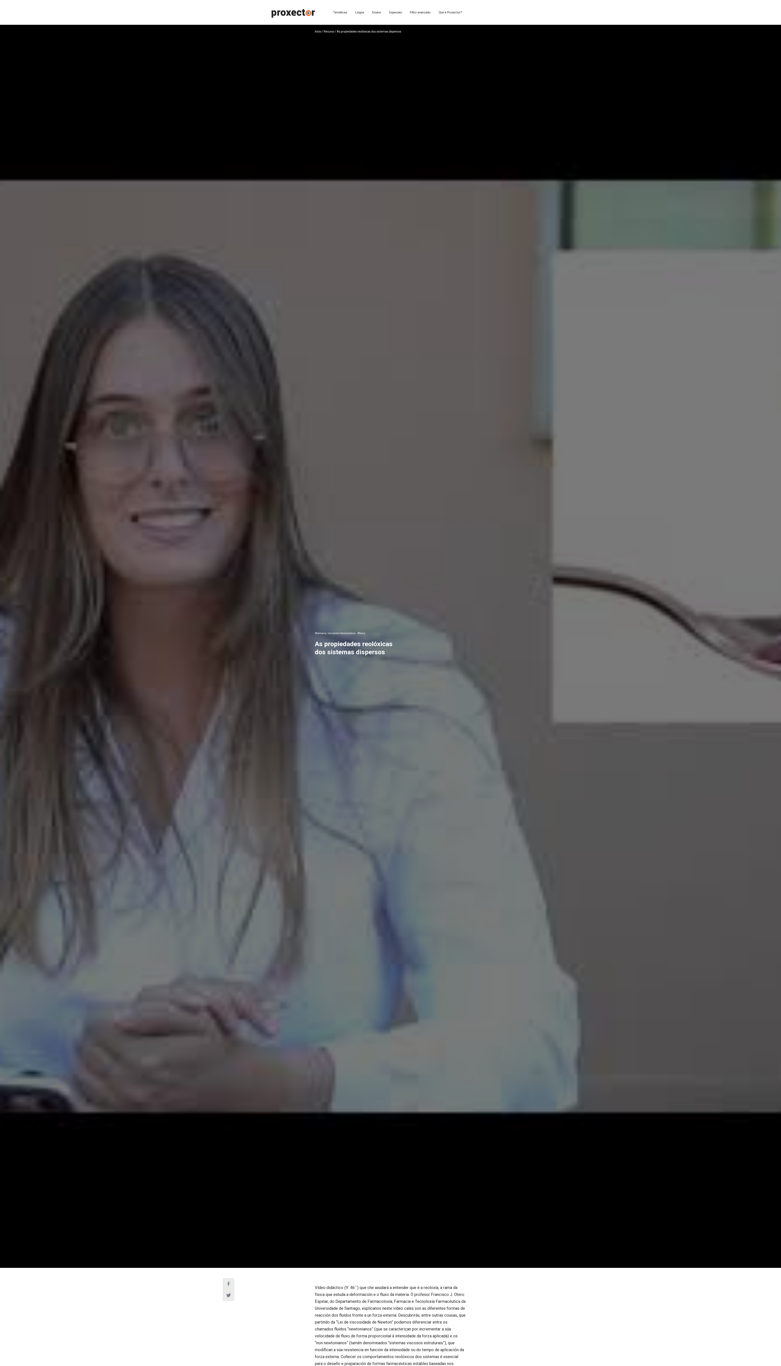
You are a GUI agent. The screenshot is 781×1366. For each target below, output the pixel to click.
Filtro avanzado (420, 12)
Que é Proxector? (450, 12)
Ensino (376, 12)
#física (361, 633)
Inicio (318, 31)
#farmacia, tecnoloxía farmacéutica (335, 633)
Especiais (395, 12)
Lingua (359, 12)
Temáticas (340, 12)
